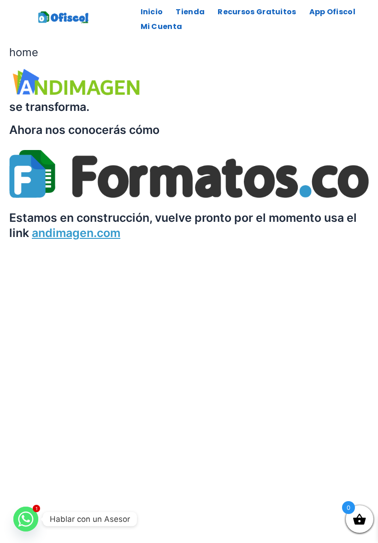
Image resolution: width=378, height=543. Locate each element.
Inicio (152, 11)
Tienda (190, 11)
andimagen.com (76, 233)
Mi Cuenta (162, 26)
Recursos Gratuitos (257, 11)
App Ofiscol (332, 11)
